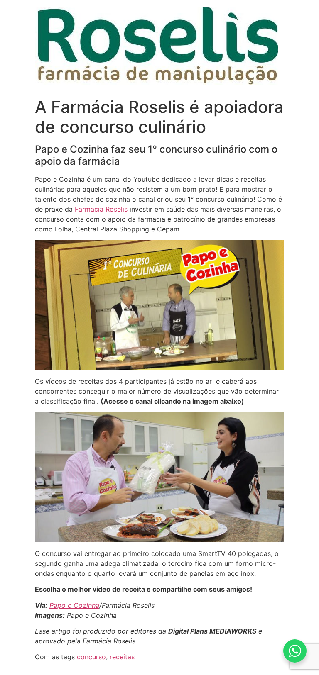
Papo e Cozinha (74, 605)
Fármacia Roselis (101, 209)
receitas (122, 657)
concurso (91, 657)
